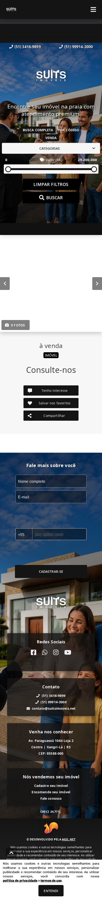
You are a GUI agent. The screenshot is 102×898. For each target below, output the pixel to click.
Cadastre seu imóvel (51, 785)
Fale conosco (51, 798)
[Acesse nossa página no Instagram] (56, 652)
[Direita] (97, 283)
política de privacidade (20, 880)
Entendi (51, 891)
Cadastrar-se (51, 571)
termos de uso (51, 880)
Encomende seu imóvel (51, 792)
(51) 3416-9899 (27, 46)
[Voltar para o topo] (11, 852)
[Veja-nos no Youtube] (67, 652)
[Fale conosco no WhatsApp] (44, 652)
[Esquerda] (5, 283)
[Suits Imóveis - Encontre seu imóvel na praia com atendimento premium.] (51, 76)
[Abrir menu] (93, 9)
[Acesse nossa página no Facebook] (33, 652)
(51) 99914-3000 (78, 46)
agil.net (68, 839)
